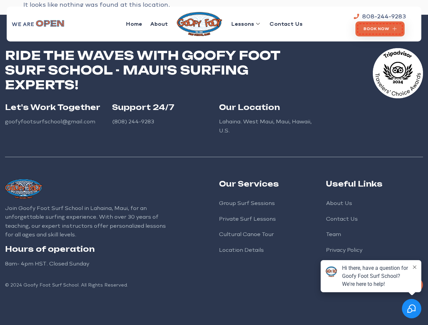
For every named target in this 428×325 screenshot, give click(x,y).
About (159, 24)
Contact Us (286, 24)
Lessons (242, 24)
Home (134, 24)
